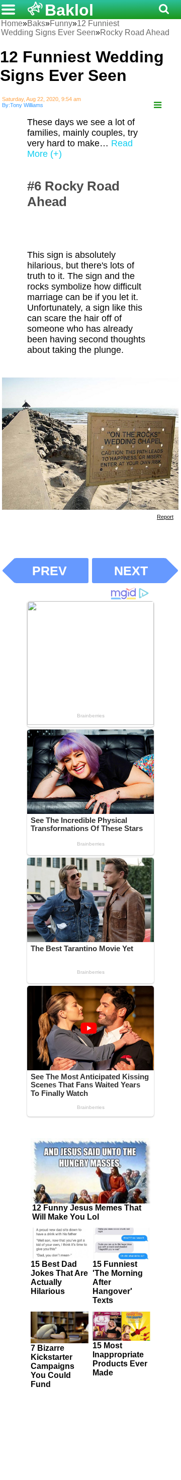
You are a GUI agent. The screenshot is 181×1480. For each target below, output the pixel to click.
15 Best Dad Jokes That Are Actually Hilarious (59, 1278)
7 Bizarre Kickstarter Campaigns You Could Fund (52, 1366)
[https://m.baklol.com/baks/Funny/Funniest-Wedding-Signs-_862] (157, 105)
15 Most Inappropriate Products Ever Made (120, 1359)
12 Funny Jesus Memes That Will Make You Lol (86, 1212)
